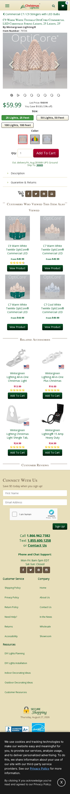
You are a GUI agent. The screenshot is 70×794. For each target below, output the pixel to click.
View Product (17, 268)
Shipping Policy (13, 587)
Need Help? (11, 616)
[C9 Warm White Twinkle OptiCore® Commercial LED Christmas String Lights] (18, 228)
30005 (39, 165)
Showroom (45, 636)
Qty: (14, 153)
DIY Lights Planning (14, 653)
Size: (35, 111)
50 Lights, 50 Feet (52, 117)
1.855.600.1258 (39, 540)
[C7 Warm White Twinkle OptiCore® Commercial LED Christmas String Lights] (53, 228)
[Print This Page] (51, 194)
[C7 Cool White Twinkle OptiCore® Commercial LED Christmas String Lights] (53, 287)
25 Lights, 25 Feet (17, 117)
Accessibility (11, 636)
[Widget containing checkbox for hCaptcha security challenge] (34, 514)
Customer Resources (16, 692)
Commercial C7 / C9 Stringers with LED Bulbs (32, 14)
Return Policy (11, 607)
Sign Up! (60, 526)
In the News (46, 616)
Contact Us (37, 545)
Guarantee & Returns (23, 182)
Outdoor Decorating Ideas (19, 682)
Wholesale (45, 626)
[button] (57, 65)
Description (17, 173)
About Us (45, 597)
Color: (35, 130)
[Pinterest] (43, 194)
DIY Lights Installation (16, 663)
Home (43, 587)
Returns (9, 626)
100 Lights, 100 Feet (17, 125)
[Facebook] (28, 194)
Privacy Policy (12, 597)
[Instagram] (46, 570)
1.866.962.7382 (38, 535)
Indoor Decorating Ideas (18, 672)
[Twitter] (36, 194)
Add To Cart (46, 153)
